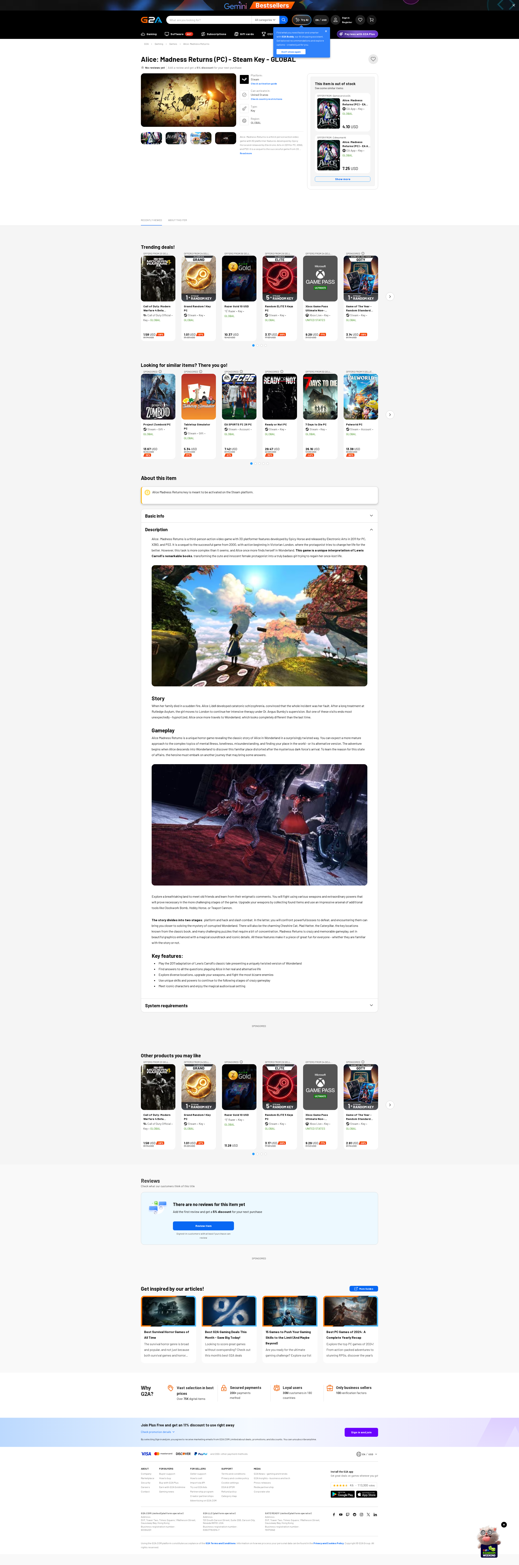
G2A (146, 43)
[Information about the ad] (362, 253)
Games (173, 43)
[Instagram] (361, 1514)
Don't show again (291, 51)
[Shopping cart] (371, 20)
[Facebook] (334, 1514)
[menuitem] (149, 34)
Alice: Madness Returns (196, 43)
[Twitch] (348, 1514)
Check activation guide (264, 83)
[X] (368, 1514)
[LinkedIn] (375, 1514)
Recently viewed (151, 220)
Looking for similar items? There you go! (184, 365)
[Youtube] (341, 1514)
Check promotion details (156, 1432)
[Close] (514, 5)
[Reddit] (354, 1514)
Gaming (159, 43)
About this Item (177, 220)
